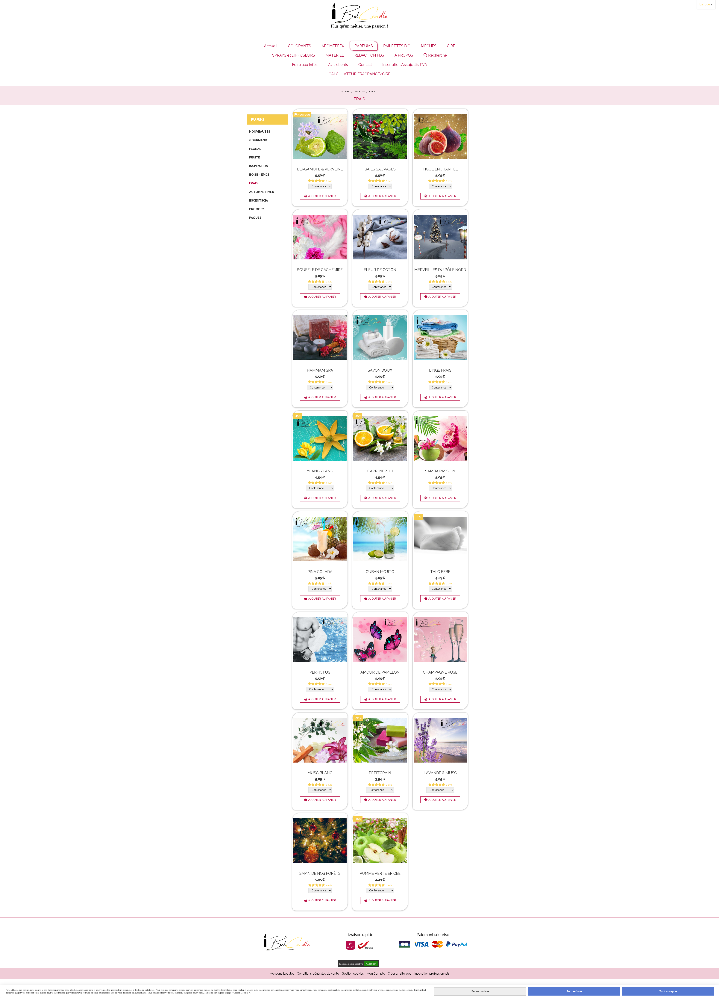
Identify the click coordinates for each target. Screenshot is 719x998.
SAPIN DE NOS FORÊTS (320, 873)
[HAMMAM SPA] (320, 337)
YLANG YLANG (320, 471)
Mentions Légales (282, 973)
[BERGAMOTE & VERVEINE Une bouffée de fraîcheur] (320, 136)
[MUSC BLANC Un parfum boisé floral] (320, 740)
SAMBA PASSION (440, 471)
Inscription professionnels (432, 973)
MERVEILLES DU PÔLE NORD (440, 269)
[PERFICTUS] (320, 639)
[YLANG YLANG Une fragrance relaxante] (320, 438)
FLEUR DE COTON (380, 269)
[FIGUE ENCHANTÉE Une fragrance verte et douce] (440, 136)
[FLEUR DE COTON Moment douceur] (380, 237)
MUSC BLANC (319, 773)
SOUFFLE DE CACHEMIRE (320, 269)
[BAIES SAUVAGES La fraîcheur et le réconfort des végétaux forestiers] (380, 136)
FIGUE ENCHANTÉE (440, 169)
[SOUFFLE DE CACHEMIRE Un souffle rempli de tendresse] (320, 237)
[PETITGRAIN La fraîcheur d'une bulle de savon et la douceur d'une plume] (380, 740)
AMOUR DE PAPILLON (380, 672)
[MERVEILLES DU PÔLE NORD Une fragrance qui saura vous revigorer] (440, 237)
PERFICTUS (320, 672)
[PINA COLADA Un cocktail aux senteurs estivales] (320, 539)
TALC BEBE (440, 571)
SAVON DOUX (380, 370)
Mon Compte (376, 973)
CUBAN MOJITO (380, 571)
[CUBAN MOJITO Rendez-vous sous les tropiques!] (380, 539)
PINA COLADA (320, 571)
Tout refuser (574, 991)
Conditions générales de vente (318, 973)
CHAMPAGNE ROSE (440, 672)
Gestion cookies (353, 973)
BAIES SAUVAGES (380, 169)
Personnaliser (480, 991)
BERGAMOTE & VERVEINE (320, 169)
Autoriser (371, 963)
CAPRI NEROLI (380, 471)
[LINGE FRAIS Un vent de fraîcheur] (440, 337)
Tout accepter (668, 991)
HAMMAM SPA (320, 370)
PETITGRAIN (380, 773)
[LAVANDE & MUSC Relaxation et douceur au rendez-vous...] (440, 740)
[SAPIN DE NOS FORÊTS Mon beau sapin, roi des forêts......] (320, 840)
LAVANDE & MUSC (440, 773)
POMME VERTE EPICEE (380, 873)
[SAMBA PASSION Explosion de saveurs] (440, 438)
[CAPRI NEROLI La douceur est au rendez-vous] (380, 438)
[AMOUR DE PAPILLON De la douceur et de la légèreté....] (380, 639)
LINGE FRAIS (440, 370)
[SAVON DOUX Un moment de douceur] (380, 337)
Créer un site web (400, 973)
